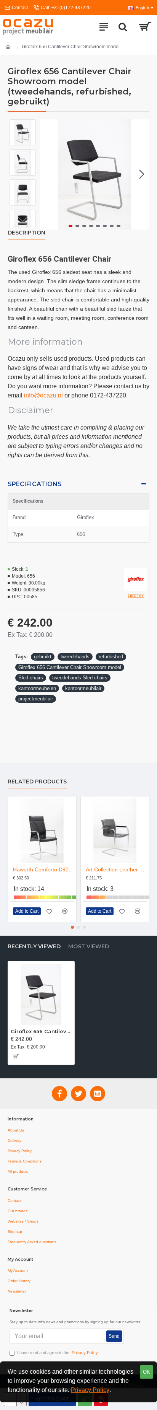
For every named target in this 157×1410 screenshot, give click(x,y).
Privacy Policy (90, 1390)
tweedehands (75, 656)
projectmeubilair (35, 699)
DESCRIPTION (26, 233)
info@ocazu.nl (43, 395)
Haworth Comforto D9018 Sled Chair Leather (43, 869)
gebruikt (42, 656)
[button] (47, 174)
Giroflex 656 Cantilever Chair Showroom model (69, 667)
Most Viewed (88, 946)
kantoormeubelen (37, 688)
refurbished (111, 656)
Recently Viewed (34, 946)
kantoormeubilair (83, 688)
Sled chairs (30, 678)
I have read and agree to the (57, 1352)
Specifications (35, 484)
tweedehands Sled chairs (79, 678)
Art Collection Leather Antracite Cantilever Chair (116, 869)
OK (146, 1372)
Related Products (37, 781)
